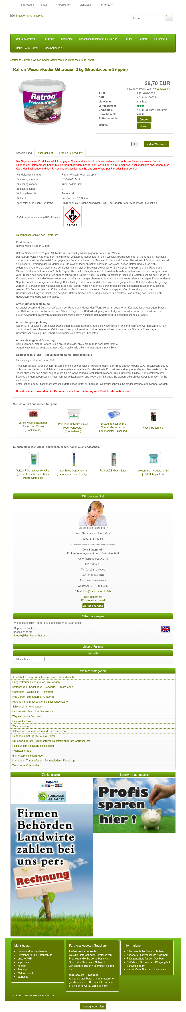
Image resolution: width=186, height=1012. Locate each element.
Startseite (22, 976)
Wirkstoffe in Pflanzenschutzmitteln (147, 969)
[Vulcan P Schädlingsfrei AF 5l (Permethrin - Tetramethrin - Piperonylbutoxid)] (33, 460)
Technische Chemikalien (26, 765)
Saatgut (143, 39)
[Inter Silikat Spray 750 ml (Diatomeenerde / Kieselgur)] (73, 460)
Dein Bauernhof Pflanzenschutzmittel (93, 598)
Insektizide (66, 39)
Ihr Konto (105, 4)
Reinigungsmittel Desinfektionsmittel (33, 745)
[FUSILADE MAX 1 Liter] (113, 460)
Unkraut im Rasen (22, 721)
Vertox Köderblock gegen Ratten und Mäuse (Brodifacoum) (33, 426)
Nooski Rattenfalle (153, 427)
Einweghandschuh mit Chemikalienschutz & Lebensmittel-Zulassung (113, 427)
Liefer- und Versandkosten (32, 951)
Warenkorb (63, 4)
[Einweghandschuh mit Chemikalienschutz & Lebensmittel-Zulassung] (113, 415)
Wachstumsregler (22, 750)
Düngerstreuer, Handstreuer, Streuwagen (36, 682)
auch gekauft (45, 153)
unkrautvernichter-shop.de (39, 995)
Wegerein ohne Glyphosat (27, 716)
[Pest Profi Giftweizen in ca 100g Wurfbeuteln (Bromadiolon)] (73, 415)
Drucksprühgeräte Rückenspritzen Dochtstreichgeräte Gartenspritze (51, 741)
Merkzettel (85, 4)
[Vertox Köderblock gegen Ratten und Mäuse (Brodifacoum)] (33, 414)
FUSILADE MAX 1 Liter (113, 470)
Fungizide (48, 39)
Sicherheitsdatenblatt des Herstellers (37, 235)
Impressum (27, 4)
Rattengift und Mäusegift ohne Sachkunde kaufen (40, 701)
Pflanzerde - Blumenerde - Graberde (33, 696)
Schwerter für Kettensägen (27, 706)
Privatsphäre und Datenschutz (34, 955)
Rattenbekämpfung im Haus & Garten (34, 736)
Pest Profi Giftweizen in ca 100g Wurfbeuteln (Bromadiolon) (73, 427)
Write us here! (100, 985)
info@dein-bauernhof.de (97, 591)
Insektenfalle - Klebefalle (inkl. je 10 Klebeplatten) (153, 472)
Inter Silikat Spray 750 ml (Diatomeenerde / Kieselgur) (73, 472)
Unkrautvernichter (26, 39)
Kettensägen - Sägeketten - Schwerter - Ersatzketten (42, 687)
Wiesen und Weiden (23, 726)
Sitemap (22, 969)
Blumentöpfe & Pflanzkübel (27, 755)
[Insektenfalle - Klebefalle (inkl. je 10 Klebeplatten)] (153, 460)
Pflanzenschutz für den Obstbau (145, 958)
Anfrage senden (93, 606)
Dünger (128, 39)
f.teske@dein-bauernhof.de (30, 635)
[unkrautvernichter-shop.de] (14, 4)
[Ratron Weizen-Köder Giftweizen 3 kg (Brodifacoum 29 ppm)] (41, 103)
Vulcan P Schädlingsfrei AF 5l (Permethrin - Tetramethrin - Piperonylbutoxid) (33, 474)
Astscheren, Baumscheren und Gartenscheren (39, 731)
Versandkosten (161, 88)
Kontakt (43, 4)
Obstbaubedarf (53, 48)
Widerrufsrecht (25, 973)
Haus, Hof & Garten (27, 48)
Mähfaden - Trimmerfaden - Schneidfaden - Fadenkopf (43, 760)
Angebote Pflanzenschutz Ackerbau (147, 955)
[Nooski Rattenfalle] (153, 417)
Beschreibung (24, 153)
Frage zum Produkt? (71, 153)
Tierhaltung (160, 39)
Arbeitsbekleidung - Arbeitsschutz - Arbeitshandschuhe (43, 677)
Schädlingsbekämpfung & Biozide (98, 39)
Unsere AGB (24, 958)
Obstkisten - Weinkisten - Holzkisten (33, 692)
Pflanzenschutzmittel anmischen (145, 951)
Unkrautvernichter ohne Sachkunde (32, 711)
